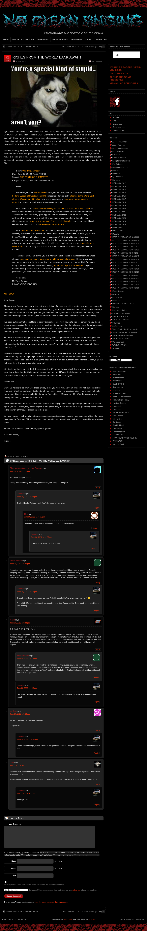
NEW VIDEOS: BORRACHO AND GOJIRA (22, 47)
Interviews (116, 174)
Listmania (116, 180)
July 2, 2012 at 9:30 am (19, 766)
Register (116, 118)
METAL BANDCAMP (121, 413)
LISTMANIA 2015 (119, 193)
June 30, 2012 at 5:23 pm (20, 471)
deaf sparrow (118, 387)
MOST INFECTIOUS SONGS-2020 (125, 272)
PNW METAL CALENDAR (23, 40)
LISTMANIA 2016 (119, 196)
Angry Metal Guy (119, 371)
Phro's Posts (117, 298)
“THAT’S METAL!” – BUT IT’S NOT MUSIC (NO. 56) (82, 47)
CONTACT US (101, 40)
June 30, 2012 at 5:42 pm (20, 564)
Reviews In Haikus (119, 310)
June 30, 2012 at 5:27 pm (27, 497)
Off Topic (115, 294)
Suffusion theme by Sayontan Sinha (132, 919)
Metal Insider (118, 416)
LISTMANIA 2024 (119, 221)
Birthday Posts (118, 151)
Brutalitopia (117, 381)
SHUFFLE (116, 323)
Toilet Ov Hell (118, 435)
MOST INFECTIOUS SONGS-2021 (125, 275)
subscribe (76, 890)
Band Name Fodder (120, 148)
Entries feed (117, 124)
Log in (115, 121)
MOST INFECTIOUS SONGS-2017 (125, 263)
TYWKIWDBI (117, 441)
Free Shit (115, 170)
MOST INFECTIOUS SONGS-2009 (125, 237)
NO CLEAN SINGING (19, 919)
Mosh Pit (115, 234)
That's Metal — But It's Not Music (125, 329)
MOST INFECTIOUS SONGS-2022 (125, 278)
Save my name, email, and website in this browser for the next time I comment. (34, 885)
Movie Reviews (118, 291)
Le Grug (13, 711)
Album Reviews (118, 145)
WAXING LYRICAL (119, 345)
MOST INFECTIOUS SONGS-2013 (125, 250)
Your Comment (15, 824)
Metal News (117, 228)
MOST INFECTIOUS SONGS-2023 (125, 282)
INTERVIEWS (43, 40)
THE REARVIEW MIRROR (122, 336)
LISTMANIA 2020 (119, 209)
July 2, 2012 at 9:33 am (26, 793)
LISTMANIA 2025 (119, 224)
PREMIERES (76, 40)
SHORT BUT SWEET (120, 320)
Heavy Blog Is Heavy (121, 400)
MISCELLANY (117, 231)
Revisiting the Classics (121, 313)
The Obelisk (117, 428)
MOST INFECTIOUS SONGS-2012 (125, 247)
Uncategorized (118, 342)
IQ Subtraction (21, 61)
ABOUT (88, 40)
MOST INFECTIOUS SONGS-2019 (125, 269)
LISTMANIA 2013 (119, 186)
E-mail (13, 868)
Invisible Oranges (119, 403)
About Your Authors (119, 142)
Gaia (12, 762)
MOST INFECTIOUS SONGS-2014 (125, 253)
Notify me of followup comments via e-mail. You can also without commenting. (62, 890)
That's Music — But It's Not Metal (125, 332)
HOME (6, 40)
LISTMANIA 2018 (119, 202)
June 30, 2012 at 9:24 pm (20, 714)
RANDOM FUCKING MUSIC (123, 304)
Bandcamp (117, 374)
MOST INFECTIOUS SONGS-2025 (125, 288)
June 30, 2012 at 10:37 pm (41, 537)
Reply (98, 488)
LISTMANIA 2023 (119, 218)
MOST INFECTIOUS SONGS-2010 (125, 240)
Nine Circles (117, 419)
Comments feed (119, 127)
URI (14, 876)
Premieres (116, 301)
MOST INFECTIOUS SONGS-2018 (125, 266)
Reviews (115, 307)
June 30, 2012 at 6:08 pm (27, 592)
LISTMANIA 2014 (119, 190)
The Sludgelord (119, 432)
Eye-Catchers (117, 164)
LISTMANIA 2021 (119, 212)
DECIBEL (116, 390)
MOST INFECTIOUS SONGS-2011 (125, 244)
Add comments (97, 61)
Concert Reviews (119, 158)
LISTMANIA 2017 (119, 199)
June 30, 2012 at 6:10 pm (27, 688)
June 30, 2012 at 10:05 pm (34, 517)
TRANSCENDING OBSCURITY (125, 438)
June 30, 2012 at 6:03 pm (27, 659)
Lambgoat (117, 406)
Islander (18, 456)
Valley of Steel (118, 444)
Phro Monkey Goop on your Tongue (26, 468)
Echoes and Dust (119, 393)
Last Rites (116, 409)
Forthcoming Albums (120, 167)
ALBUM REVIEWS (60, 40)
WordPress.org (118, 130)
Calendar (116, 155)
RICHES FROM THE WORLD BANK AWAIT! (46, 57)
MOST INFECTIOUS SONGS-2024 (125, 285)
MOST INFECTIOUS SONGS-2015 (125, 256)
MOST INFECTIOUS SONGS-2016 (125, 259)
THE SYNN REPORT (120, 339)
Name (13, 861)
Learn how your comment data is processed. (51, 902)
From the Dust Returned (122, 397)
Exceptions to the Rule (121, 161)
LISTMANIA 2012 (119, 183)
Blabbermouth (118, 378)
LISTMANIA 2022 (119, 215)
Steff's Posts (117, 326)
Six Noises (117, 422)
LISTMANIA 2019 (119, 205)
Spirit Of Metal (118, 425)
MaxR (12, 620)
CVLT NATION (118, 384)
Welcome (116, 348)
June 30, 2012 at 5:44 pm (20, 623)
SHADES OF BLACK (120, 317)
